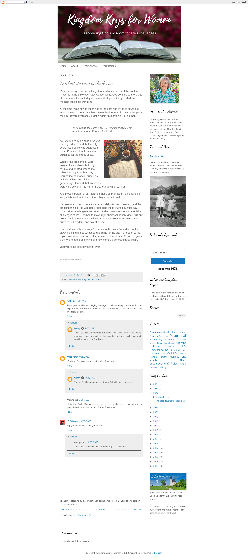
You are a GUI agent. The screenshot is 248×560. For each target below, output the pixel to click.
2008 (156, 465)
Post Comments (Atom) (84, 515)
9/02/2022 (82, 300)
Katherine (71, 300)
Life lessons (179, 353)
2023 (156, 388)
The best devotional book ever (170, 400)
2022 (156, 393)
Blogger (158, 552)
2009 (156, 461)
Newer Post (66, 509)
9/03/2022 (90, 328)
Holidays (155, 346)
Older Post (137, 509)
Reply (69, 316)
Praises (174, 363)
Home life (176, 346)
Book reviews (179, 331)
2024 (156, 383)
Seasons (154, 367)
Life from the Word (95, 279)
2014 (156, 438)
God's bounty (170, 343)
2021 (156, 407)
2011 (156, 452)
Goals (160, 343)
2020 (156, 412)
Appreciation (156, 331)
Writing (163, 367)
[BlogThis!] (96, 275)
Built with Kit (168, 268)
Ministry (163, 356)
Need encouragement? (168, 361)
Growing (82, 279)
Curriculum (163, 336)
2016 (156, 430)
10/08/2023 (85, 421)
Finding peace (90, 65)
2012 (156, 448)
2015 (156, 434)
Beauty (166, 331)
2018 (156, 421)
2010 (156, 456)
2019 (156, 416)
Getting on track (171, 339)
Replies (73, 322)
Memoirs (153, 356)
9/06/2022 (84, 399)
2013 (156, 443)
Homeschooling (159, 350)
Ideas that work (178, 350)
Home (63, 65)
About (74, 65)
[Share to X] (99, 275)
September (161, 396)
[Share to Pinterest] (104, 275)
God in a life (156, 156)
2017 (156, 425)
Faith (152, 339)
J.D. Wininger (72, 421)
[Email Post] (89, 275)
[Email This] (94, 275)
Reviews (183, 364)
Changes (154, 336)
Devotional (73, 279)
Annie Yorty (72, 356)
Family (159, 339)
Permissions (109, 65)
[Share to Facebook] (102, 275)
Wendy (77, 328)
